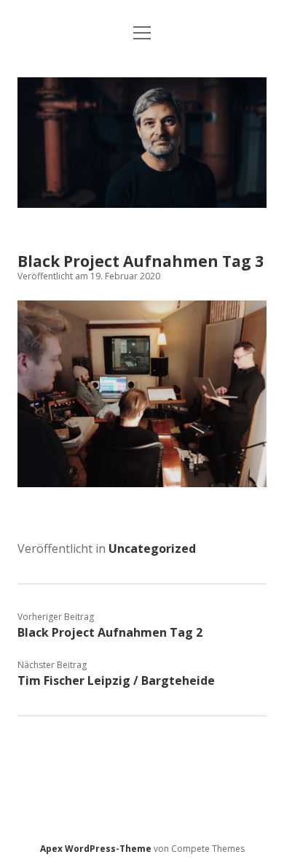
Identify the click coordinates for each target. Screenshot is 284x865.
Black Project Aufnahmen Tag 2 (109, 632)
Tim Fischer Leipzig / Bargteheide (116, 680)
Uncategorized (152, 548)
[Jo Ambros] (141, 203)
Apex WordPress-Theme (95, 848)
